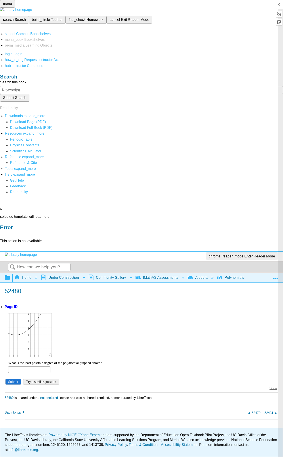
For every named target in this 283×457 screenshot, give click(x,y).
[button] (18, 186)
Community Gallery (111, 277)
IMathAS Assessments (160, 277)
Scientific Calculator (25, 151)
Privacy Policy (116, 445)
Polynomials (234, 277)
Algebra (201, 277)
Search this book (13, 82)
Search (12, 267)
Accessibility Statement (179, 445)
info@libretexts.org (23, 450)
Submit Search (14, 98)
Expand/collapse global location (275, 276)
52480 (9, 398)
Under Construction (64, 277)
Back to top (13, 412)
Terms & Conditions (144, 445)
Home (26, 277)
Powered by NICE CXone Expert (74, 435)
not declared (49, 398)
